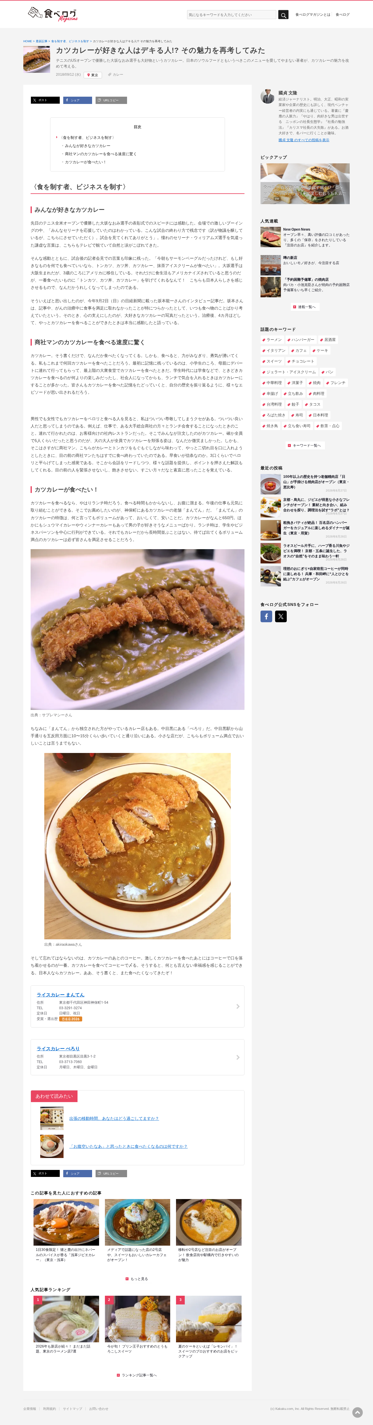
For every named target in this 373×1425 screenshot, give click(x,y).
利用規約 (49, 1408)
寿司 (299, 415)
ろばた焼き (276, 415)
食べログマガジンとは (312, 14)
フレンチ (338, 383)
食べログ (343, 14)
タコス (315, 404)
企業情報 (29, 1408)
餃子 (295, 404)
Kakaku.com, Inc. (287, 1408)
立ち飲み (295, 393)
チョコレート (303, 361)
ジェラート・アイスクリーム (291, 372)
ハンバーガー (303, 339)
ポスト (42, 100)
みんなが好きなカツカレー (87, 146)
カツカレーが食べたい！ (86, 162)
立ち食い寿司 (299, 426)
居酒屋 (330, 339)
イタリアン (276, 350)
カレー (118, 75)
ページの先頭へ (357, 1412)
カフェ (301, 350)
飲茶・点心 (330, 426)
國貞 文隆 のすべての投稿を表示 (304, 140)
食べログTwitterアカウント (281, 616)
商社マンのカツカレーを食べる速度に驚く (101, 154)
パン (329, 372)
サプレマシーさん (57, 715)
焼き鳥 (272, 426)
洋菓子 (297, 383)
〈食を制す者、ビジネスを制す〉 (87, 137)
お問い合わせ (98, 1408)
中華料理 (274, 383)
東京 (94, 75)
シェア (75, 100)
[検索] (283, 14)
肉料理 (318, 393)
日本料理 (320, 415)
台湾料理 (274, 404)
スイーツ (274, 361)
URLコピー (110, 100)
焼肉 (317, 383)
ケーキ (322, 350)
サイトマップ (72, 1408)
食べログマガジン (53, 14)
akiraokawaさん (69, 944)
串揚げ (272, 393)
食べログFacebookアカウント (266, 616)
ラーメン (274, 339)
